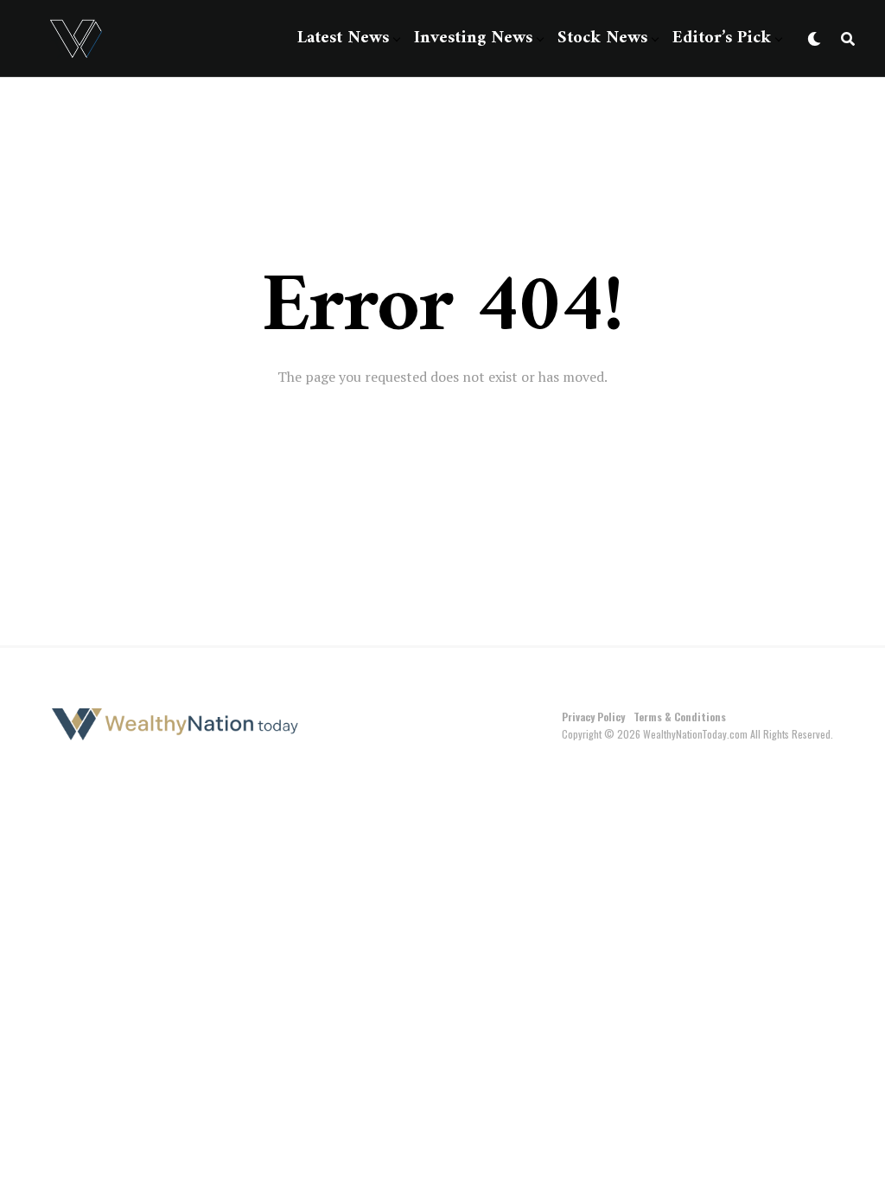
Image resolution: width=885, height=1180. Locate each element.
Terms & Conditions (680, 716)
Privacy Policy (593, 716)
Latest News (343, 38)
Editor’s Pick (721, 38)
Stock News (602, 38)
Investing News (473, 38)
